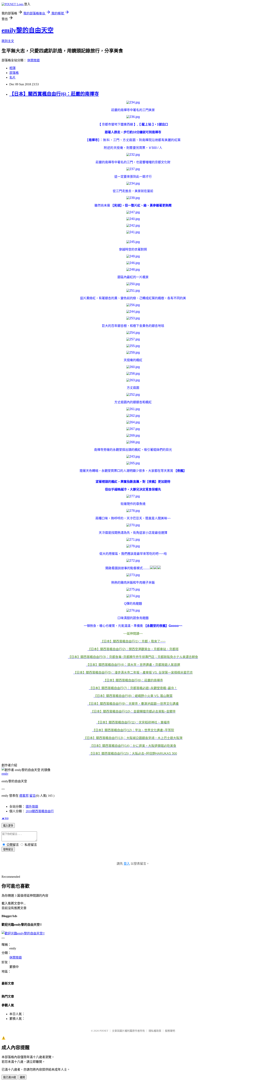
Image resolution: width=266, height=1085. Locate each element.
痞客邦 (24, 795)
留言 (32, 795)
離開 (22, 1077)
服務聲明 (170, 1030)
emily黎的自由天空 (28, 30)
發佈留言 (8, 849)
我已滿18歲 (9, 1077)
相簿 (12, 68)
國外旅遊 (32, 806)
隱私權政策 (155, 1030)
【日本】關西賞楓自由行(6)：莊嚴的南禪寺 (54, 93)
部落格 (14, 72)
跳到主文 (8, 41)
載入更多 (8, 825)
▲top (5, 818)
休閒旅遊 (33, 60)
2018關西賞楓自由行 (40, 811)
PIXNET (104, 1030)
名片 (12, 77)
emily (5, 773)
